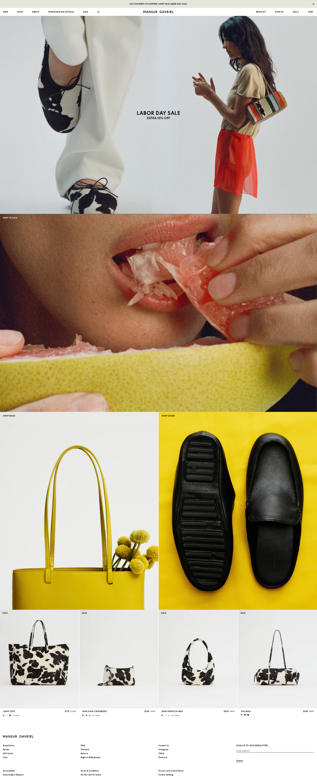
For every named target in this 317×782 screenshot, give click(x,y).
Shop (20, 12)
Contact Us (163, 745)
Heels (84, 45)
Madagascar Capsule (61, 12)
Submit (239, 760)
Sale (5, 61)
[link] (158, 115)
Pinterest (162, 757)
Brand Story (9, 745)
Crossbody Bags (11, 41)
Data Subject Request (13, 774)
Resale (163, 53)
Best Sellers (166, 49)
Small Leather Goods (13, 57)
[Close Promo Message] (313, 4)
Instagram (163, 749)
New (5, 12)
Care (5, 757)
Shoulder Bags (10, 49)
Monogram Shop (168, 45)
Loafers (85, 41)
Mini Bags (8, 45)
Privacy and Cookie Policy (171, 770)
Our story (8, 25)
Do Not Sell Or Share (91, 774)
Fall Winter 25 (89, 29)
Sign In (279, 12)
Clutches (7, 53)
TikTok (161, 753)
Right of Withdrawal (90, 757)
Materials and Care (13, 29)
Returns (84, 753)
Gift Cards (8, 753)
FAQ (83, 745)
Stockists (85, 749)
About (35, 12)
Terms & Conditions (90, 770)
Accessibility (9, 770)
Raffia (163, 41)
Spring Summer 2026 (92, 25)
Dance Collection (90, 33)
